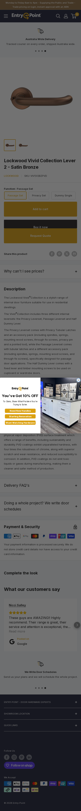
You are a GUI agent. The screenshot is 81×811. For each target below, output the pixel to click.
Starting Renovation (20, 416)
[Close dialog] (78, 380)
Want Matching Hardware (20, 422)
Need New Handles (20, 410)
